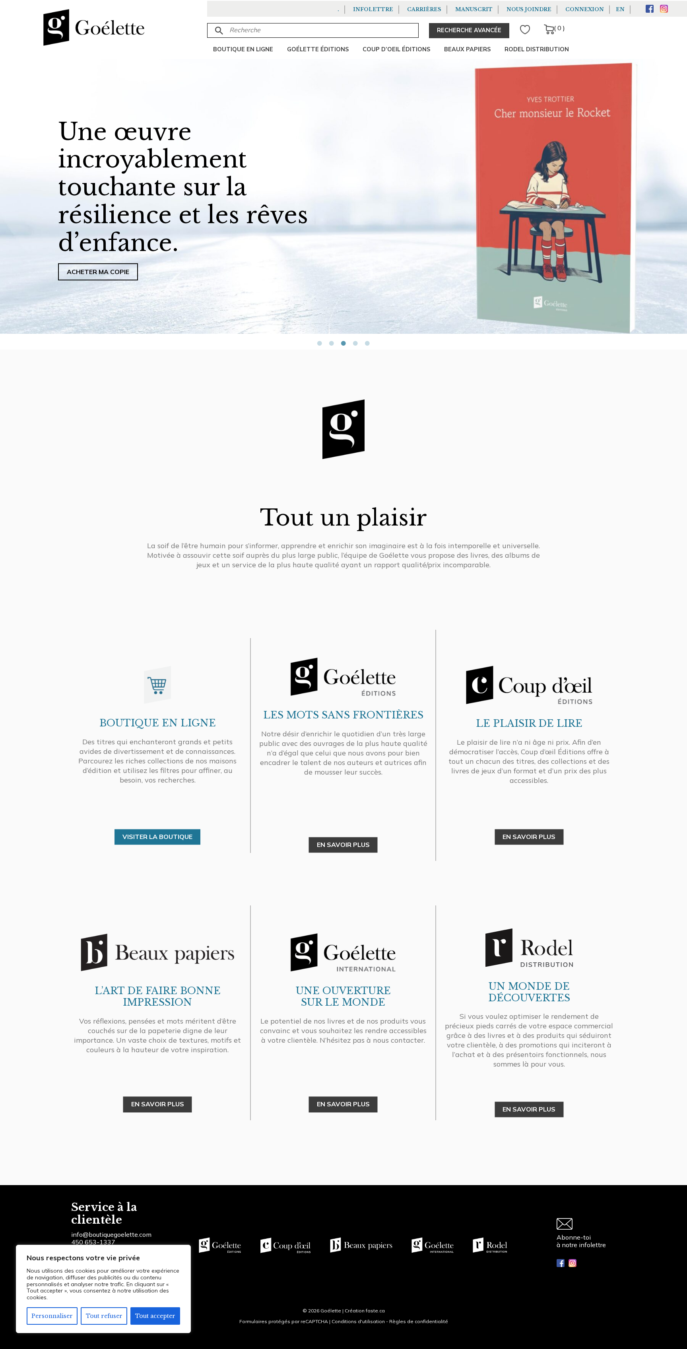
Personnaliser (52, 1316)
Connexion (584, 9)
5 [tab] (367, 343)
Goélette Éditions (318, 49)
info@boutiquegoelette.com (111, 1234)
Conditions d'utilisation (358, 1321)
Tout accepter (155, 1316)
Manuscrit (474, 9)
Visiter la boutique (157, 837)
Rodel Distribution (537, 49)
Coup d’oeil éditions (396, 49)
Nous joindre (529, 9)
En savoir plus (343, 1104)
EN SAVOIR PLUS (343, 845)
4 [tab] (355, 343)
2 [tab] (332, 343)
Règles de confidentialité (418, 1321)
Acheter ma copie (98, 272)
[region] (103, 1289)
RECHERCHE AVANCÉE (469, 30)
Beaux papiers (467, 49)
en (620, 9)
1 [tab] (320, 343)
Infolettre (373, 9)
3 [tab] (343, 343)
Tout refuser (104, 1316)
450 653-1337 (93, 1242)
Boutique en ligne (243, 49)
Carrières (424, 9)
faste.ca (375, 1311)
